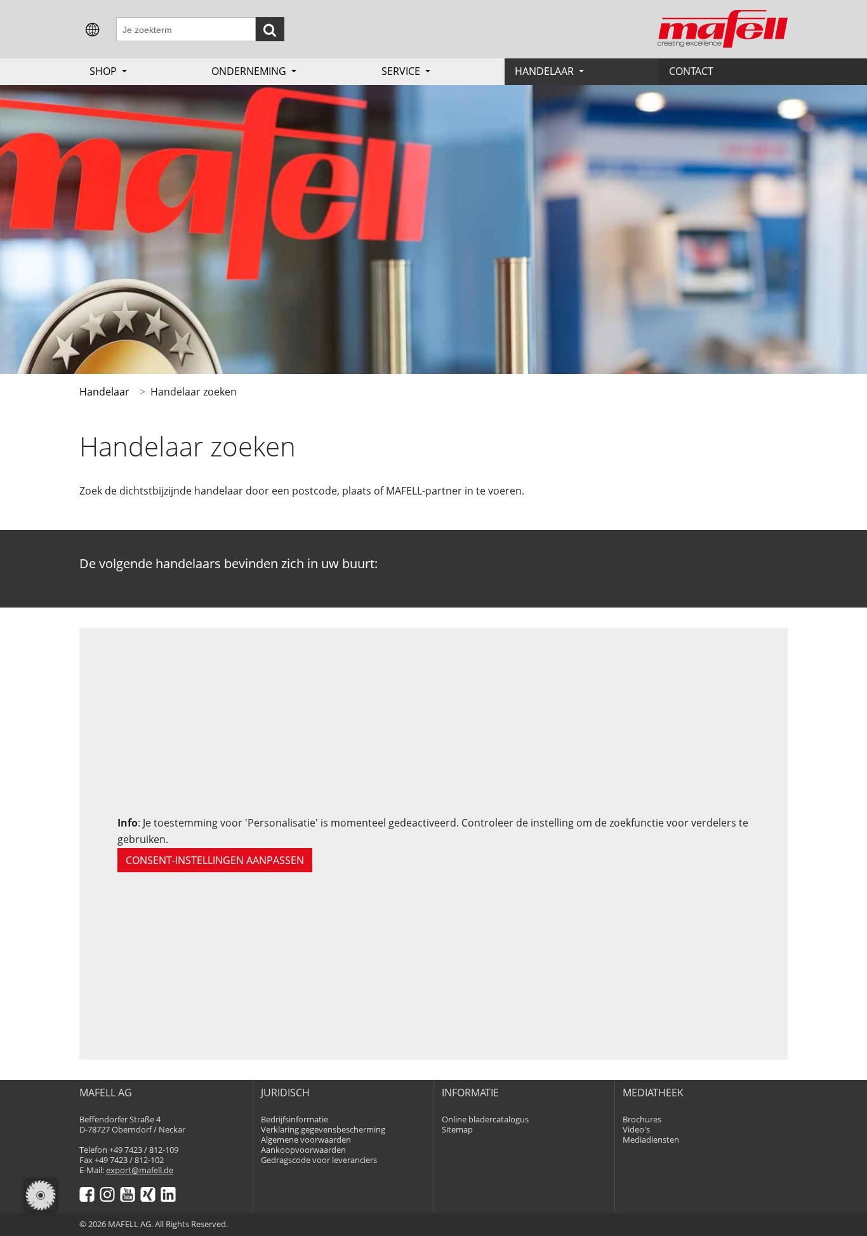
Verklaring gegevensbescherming (323, 1129)
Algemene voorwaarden (306, 1139)
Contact (691, 71)
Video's (636, 1129)
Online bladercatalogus (485, 1119)
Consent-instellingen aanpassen (215, 860)
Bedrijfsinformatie (294, 1119)
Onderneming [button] (250, 71)
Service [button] (402, 71)
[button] (93, 29)
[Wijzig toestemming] (40, 1195)
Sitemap (457, 1129)
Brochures (642, 1119)
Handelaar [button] (545, 71)
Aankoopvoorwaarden (303, 1150)
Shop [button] (104, 71)
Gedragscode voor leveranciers (319, 1160)
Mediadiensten (651, 1139)
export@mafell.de (139, 1170)
